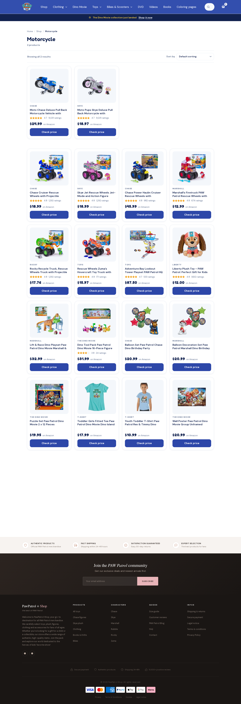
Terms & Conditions (113, 697)
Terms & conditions (196, 629)
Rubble (114, 629)
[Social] (25, 653)
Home (30, 31)
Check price (49, 132)
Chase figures (79, 617)
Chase (114, 611)
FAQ (151, 629)
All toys (76, 611)
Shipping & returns (196, 611)
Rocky (114, 635)
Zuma (113, 641)
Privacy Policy (194, 635)
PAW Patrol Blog (156, 623)
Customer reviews (158, 617)
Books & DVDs (80, 635)
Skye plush (78, 623)
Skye (113, 617)
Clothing (77, 629)
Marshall (115, 623)
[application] (65, 6)
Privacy (98, 697)
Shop (145, 17)
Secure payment (195, 617)
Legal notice (193, 623)
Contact (153, 635)
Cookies (129, 697)
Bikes (75, 641)
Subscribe (147, 581)
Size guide (154, 611)
